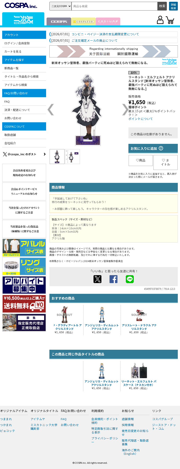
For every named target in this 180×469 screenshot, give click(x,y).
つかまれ (6, 425)
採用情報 (128, 425)
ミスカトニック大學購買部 (44, 427)
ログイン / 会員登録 (17, 43)
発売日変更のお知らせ (135, 433)
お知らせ (128, 411)
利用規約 (97, 411)
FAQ (7, 101)
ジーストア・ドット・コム (164, 427)
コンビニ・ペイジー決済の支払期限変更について (105, 34)
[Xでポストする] (97, 282)
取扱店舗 (10, 135)
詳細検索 (173, 6)
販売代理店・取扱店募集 (135, 442)
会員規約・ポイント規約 (104, 421)
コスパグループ (162, 419)
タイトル (165, 162)
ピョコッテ (7, 431)
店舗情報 (128, 419)
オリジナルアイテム (13, 411)
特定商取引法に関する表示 (104, 430)
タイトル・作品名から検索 (21, 76)
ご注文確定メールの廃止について (95, 41)
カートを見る (13, 51)
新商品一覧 (11, 68)
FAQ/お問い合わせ (73, 411)
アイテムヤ (38, 419)
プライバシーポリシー (104, 440)
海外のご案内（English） (131, 452)
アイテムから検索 (15, 85)
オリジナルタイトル (44, 411)
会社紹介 (10, 143)
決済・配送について (17, 110)
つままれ (6, 419)
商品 (142, 160)
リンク (156, 411)
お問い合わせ (13, 118)
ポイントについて (140, 118)
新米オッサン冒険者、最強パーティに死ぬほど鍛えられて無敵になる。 (101, 63)
